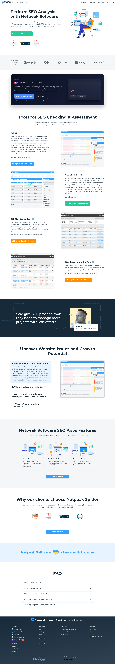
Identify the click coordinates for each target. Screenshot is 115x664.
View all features (57, 476)
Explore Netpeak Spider (23, 164)
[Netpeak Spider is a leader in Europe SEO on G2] (13, 43)
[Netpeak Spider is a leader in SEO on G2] (37, 43)
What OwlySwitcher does (24, 96)
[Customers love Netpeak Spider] (35, 516)
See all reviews (57, 532)
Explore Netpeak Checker (78, 203)
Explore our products (22, 33)
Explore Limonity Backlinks (79, 280)
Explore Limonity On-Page (24, 241)
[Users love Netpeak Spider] (80, 516)
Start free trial (41, 96)
